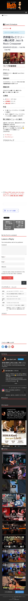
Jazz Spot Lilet (9, 370)
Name (3, 257)
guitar (13, 192)
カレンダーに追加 (11, 210)
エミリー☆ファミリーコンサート (12, 390)
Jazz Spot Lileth (17, 596)
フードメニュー (8, 134)
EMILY (10, 192)
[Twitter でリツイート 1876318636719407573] (9, 384)
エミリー (8, 99)
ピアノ (16, 194)
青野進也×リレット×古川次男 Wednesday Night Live (8, 225)
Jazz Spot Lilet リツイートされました (19, 387)
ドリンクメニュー (9, 137)
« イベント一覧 (7, 28)
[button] (26, 12)
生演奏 (11, 195)
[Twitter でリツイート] (9, 387)
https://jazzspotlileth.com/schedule (14, 378)
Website (4, 267)
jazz (17, 192)
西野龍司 (8, 101)
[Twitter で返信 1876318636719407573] (6, 384)
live (20, 192)
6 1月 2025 (16, 370)
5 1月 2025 (7, 391)
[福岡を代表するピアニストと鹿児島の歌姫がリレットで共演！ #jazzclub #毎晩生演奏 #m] (14, 432)
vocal (4, 194)
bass (6, 192)
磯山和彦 (8, 103)
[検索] (23, 283)
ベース (19, 194)
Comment (4, 245)
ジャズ (12, 194)
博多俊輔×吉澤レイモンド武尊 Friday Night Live (19, 224)
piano (22, 192)
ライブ (7, 195)
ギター (8, 194)
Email (3, 262)
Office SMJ (16, 599)
